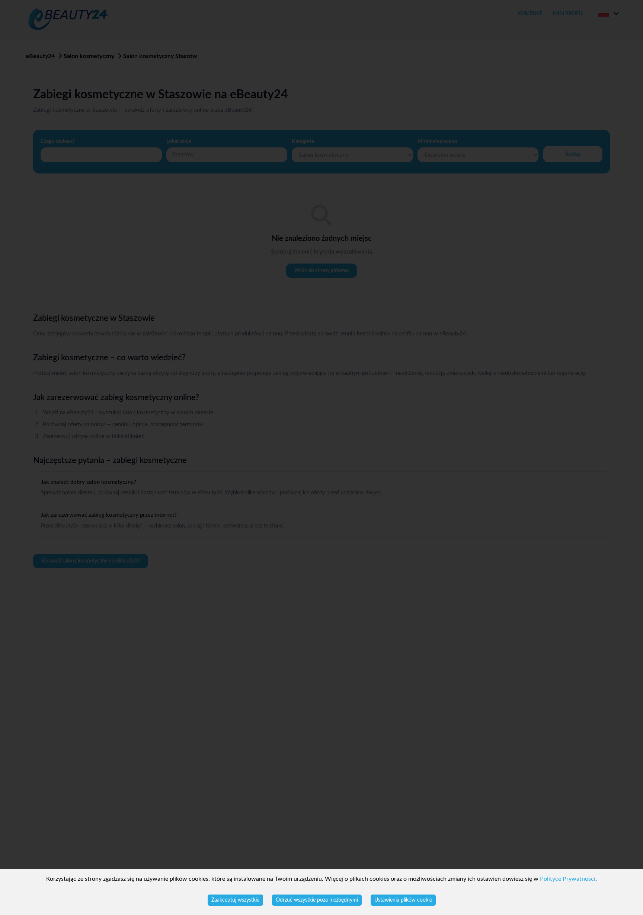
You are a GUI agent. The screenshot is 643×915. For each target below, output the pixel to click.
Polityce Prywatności (567, 879)
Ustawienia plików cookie (403, 900)
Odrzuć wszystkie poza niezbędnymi (317, 900)
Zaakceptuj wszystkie (235, 900)
